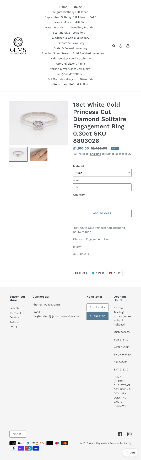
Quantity (79, 194)
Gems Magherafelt (99, 443)
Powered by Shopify (121, 443)
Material (78, 166)
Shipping (95, 153)
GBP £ (17, 434)
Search (14, 308)
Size (76, 180)
